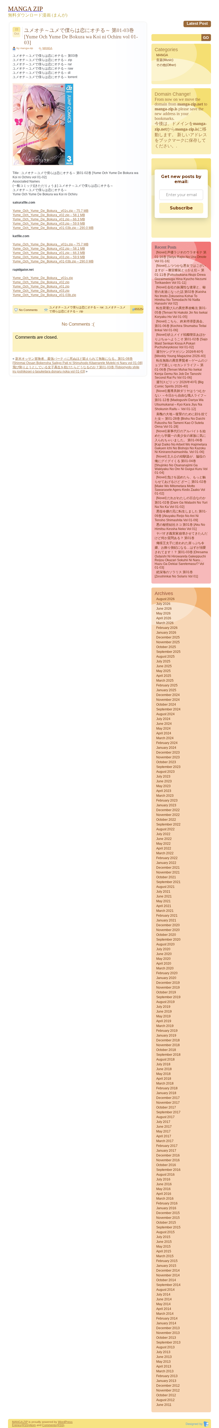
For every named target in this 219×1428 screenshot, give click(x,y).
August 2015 (165, 1232)
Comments (49, 1425)
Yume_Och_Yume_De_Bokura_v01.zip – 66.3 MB (49, 219)
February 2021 (167, 915)
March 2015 (165, 1256)
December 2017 (168, 1098)
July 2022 (163, 834)
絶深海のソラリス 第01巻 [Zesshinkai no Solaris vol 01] (176, 574)
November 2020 (168, 930)
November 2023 (168, 757)
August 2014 (165, 1290)
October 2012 (166, 1395)
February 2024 (167, 743)
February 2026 (167, 628)
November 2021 (168, 872)
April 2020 (163, 963)
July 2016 (163, 1179)
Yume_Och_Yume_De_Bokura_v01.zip (41, 286)
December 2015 (168, 1213)
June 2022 (164, 839)
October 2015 (166, 1222)
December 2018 (168, 1040)
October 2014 (166, 1280)
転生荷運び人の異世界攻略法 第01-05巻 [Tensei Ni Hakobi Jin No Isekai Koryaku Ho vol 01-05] (181, 312)
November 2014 (168, 1275)
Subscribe (181, 208)
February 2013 (167, 1376)
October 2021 (166, 877)
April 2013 (163, 1366)
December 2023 (168, 752)
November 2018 (168, 1045)
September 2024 (168, 709)
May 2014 (163, 1304)
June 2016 (164, 1184)
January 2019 (166, 1035)
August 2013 (165, 1347)
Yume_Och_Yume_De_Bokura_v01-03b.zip (44, 295)
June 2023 (164, 781)
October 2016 (166, 1165)
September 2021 (168, 882)
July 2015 (163, 1237)
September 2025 (168, 652)
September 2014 (168, 1285)
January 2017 (166, 1150)
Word (61, 1421)
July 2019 (163, 1007)
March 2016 (165, 1198)
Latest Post (197, 23)
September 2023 (168, 767)
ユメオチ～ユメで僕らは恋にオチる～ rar (76, 307)
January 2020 (166, 978)
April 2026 (163, 618)
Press (69, 1421)
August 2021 (165, 887)
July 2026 (163, 604)
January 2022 (166, 863)
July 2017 (163, 1122)
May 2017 (163, 1131)
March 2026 (165, 623)
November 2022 (168, 815)
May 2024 (163, 728)
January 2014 (166, 1323)
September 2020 (168, 939)
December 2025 (168, 637)
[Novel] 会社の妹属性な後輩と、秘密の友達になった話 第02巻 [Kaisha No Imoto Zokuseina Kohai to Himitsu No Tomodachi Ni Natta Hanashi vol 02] (180, 295)
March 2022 (165, 853)
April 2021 (163, 906)
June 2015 (164, 1242)
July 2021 (163, 891)
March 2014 (165, 1314)
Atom (32, 1425)
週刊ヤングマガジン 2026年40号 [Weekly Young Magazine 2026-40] (180, 354)
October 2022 (166, 820)
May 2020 (163, 959)
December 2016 (168, 1155)
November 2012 (168, 1390)
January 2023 (166, 805)
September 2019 (168, 997)
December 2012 (168, 1385)
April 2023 (163, 791)
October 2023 (166, 762)
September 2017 (168, 1112)
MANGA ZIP (20, 1421)
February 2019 (167, 1031)
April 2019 (163, 1021)
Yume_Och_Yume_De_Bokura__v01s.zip (43, 278)
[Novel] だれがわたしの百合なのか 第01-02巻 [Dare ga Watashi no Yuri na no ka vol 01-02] (181, 502)
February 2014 (167, 1318)
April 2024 (163, 733)
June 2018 (164, 1069)
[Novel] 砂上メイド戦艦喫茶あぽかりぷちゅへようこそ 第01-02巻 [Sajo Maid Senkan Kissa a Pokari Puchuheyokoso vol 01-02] (181, 341)
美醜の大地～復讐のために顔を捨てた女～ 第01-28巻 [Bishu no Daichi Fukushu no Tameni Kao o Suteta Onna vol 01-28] (181, 420)
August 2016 (165, 1174)
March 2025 (165, 680)
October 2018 (166, 1050)
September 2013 (168, 1342)
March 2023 (165, 796)
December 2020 (168, 925)
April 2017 (163, 1136)
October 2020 (166, 935)
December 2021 (168, 867)
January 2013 (166, 1381)
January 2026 (166, 632)
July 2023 (163, 776)
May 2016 (163, 1189)
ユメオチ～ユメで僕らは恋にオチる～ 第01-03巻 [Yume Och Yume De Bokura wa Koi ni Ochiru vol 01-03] (81, 36)
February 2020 (167, 973)
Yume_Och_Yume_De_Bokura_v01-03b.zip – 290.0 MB (53, 228)
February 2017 (167, 1146)
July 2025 (163, 661)
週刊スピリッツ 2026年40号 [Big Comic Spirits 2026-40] (179, 384)
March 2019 (165, 1026)
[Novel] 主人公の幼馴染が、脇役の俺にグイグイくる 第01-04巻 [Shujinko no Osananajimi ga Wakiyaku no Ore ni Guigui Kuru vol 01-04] (181, 465)
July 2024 (163, 719)
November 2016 (168, 1160)
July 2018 (163, 1064)
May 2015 (163, 1246)
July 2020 (163, 949)
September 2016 (168, 1170)
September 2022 (168, 824)
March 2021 (165, 911)
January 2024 (166, 748)
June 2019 (164, 1011)
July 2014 (163, 1294)
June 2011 (163, 1405)
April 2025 (163, 676)
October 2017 (166, 1107)
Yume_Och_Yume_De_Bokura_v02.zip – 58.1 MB (49, 215)
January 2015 (166, 1266)
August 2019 (165, 1002)
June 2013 (164, 1357)
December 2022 (168, 810)
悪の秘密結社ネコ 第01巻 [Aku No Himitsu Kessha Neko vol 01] (180, 527)
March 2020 (165, 968)
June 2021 (164, 896)
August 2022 (165, 829)
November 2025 (168, 642)
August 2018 (165, 1059)
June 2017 (164, 1126)
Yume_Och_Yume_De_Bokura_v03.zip (41, 291)
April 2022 (163, 848)
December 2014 (168, 1270)
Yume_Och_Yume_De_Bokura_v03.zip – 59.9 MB (49, 223)
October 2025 (166, 647)
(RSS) (25, 1425)
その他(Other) (166, 65)
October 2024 (166, 704)
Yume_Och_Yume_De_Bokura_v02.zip (41, 282)
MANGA (47, 48)
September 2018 (168, 1055)
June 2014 (164, 1299)
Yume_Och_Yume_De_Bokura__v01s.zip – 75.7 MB (50, 211)
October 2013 (166, 1338)
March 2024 (165, 738)
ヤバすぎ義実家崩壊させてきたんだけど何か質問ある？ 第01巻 (181, 536)
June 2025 (164, 666)
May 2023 (163, 786)
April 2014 (163, 1309)
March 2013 (165, 1371)
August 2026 (165, 599)
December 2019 (168, 983)
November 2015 (168, 1218)
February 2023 (167, 800)
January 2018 (166, 1093)
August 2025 (165, 656)
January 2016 (166, 1208)
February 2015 (167, 1261)
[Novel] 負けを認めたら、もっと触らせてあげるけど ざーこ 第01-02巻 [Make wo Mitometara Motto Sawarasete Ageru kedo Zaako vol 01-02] (180, 485)
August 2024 (165, 714)
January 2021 (166, 920)
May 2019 (163, 1016)
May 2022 (163, 844)
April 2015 (163, 1251)
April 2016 (163, 1194)
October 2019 (166, 992)
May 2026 (163, 613)
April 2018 (163, 1079)
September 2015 (168, 1227)
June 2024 (164, 724)
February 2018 (167, 1088)
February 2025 (167, 685)
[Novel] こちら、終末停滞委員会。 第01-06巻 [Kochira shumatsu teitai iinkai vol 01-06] (180, 325)
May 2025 (163, 671)
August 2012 (165, 1400)
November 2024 (168, 700)
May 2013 (163, 1362)
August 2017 (165, 1117)
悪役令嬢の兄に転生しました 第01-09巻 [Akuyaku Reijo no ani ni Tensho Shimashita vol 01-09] (181, 515)
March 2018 (165, 1083)
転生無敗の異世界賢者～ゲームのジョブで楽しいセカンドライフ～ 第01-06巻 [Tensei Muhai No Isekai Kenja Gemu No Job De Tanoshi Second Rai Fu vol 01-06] (181, 369)
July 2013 (163, 1352)
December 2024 (168, 695)
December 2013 (168, 1328)
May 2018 (163, 1074)
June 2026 (164, 608)
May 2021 (163, 901)
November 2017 (168, 1103)
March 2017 (165, 1141)
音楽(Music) (164, 60)
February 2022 (167, 858)
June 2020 (164, 954)
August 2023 (165, 772)
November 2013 (168, 1333)
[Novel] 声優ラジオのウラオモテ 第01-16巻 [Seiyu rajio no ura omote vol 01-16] (180, 256)
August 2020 (165, 944)
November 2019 (168, 987)
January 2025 (166, 690)
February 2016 (167, 1203)
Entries (16, 1425)
